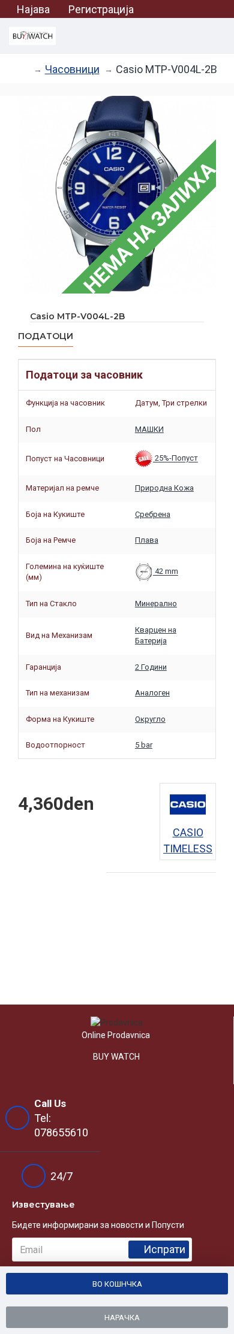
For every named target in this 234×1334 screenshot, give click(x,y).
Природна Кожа (164, 487)
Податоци (45, 336)
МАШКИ (149, 429)
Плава (146, 540)
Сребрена (152, 514)
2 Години (151, 667)
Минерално (156, 603)
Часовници (72, 69)
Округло (150, 719)
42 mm (165, 571)
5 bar (143, 744)
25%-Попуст (175, 458)
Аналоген (152, 692)
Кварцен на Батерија (155, 635)
